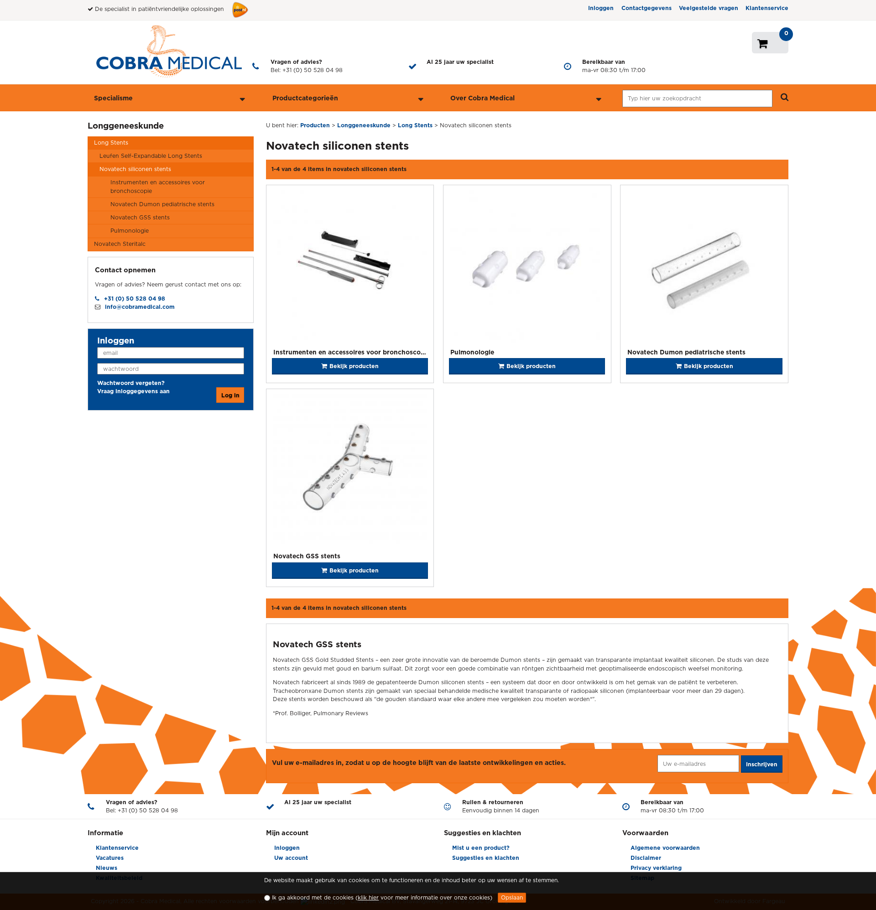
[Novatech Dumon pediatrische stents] (704, 268)
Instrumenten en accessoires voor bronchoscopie (157, 186)
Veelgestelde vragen (708, 8)
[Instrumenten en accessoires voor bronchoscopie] (350, 268)
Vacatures (110, 858)
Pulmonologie (129, 231)
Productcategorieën (305, 97)
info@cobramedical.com (140, 307)
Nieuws (106, 868)
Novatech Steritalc (120, 244)
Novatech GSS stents (140, 217)
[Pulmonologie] (527, 268)
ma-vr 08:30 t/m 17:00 (614, 66)
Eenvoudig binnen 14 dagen (500, 806)
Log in (230, 395)
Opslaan (512, 897)
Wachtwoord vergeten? (131, 383)
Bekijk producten (354, 366)
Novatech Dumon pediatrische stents (162, 204)
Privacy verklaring (656, 868)
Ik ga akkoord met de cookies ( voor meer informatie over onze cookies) (382, 897)
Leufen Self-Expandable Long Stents (150, 156)
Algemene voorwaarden (665, 848)
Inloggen (601, 8)
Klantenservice (767, 8)
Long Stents (111, 143)
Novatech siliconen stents (135, 169)
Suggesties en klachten (485, 858)
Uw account (291, 858)
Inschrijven (761, 764)
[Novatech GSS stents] (350, 472)
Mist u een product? (481, 848)
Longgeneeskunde (126, 125)
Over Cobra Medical (482, 97)
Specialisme (113, 97)
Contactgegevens (646, 8)
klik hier (368, 897)
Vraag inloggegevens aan (133, 391)
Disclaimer (646, 858)
